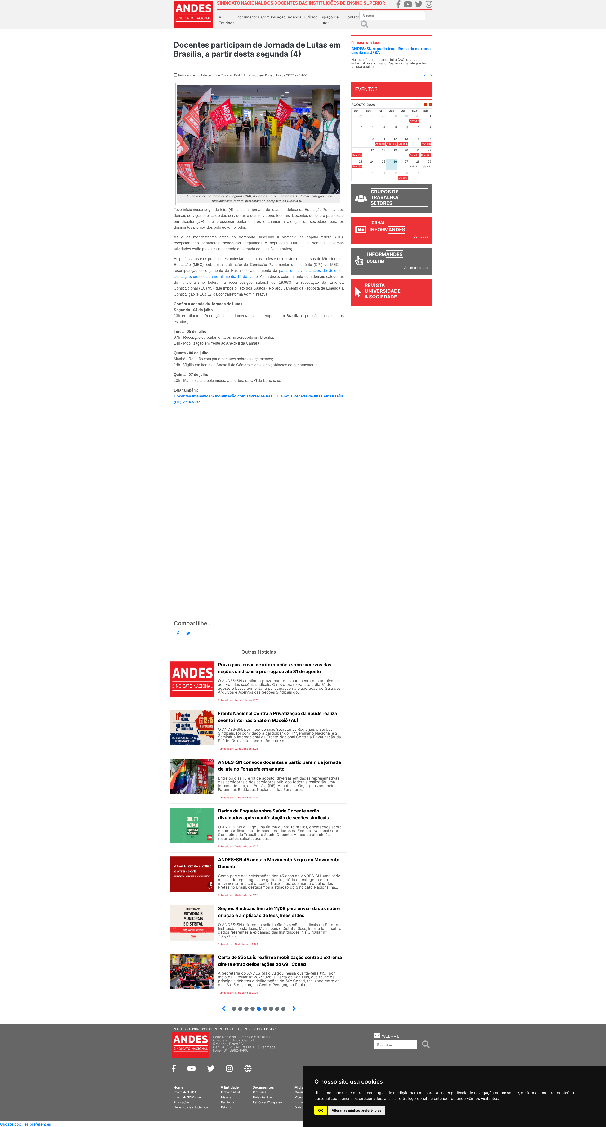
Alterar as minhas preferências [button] (356, 1110)
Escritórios (228, 1102)
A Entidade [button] (227, 20)
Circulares (259, 1092)
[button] (424, 75)
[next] (430, 104)
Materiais (301, 1107)
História (226, 1097)
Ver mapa (268, 1047)
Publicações (182, 1102)
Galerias (300, 1092)
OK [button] (320, 1110)
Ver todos (421, 236)
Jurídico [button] (310, 17)
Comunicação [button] (273, 17)
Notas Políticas (262, 1097)
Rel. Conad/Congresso (267, 1102)
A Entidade (230, 1087)
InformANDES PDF (185, 1092)
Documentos (263, 1087)
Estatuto (226, 1107)
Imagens (300, 1102)
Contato (352, 17)
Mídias (299, 1087)
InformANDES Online (187, 1097)
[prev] (425, 104)
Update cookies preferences (25, 1124)
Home (178, 1087)
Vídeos (299, 1097)
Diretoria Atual (230, 1092)
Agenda (294, 17)
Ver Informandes (416, 267)
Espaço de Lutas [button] (329, 20)
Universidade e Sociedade (191, 1107)
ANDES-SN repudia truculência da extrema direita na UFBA (391, 50)
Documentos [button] (247, 17)
